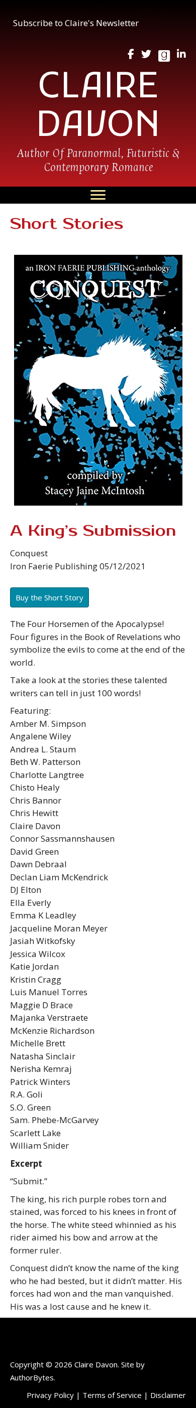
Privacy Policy (50, 1395)
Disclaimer (168, 1395)
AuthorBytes (32, 1377)
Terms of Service (112, 1395)
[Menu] (98, 195)
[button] (76, 23)
